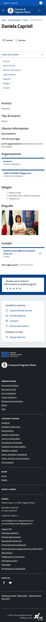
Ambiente (5, 422)
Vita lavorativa (7, 462)
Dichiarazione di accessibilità (13, 568)
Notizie (4, 479)
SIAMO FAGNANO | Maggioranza (17, 173)
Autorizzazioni (7, 430)
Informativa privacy (9, 560)
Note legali (5, 564)
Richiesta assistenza (9, 532)
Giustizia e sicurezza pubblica (13, 446)
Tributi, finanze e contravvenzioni (15, 458)
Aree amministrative (10, 385)
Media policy (22, 595)
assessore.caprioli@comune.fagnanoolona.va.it (19, 252)
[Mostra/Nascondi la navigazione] (2, 10)
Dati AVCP (5, 598)
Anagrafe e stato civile (10, 426)
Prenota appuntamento (11, 536)
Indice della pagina (10, 54)
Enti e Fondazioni (8, 393)
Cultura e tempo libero (10, 438)
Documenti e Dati (8, 389)
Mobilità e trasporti (9, 450)
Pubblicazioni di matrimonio (13, 556)
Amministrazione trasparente (13, 544)
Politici (4, 405)
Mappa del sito (35, 595)
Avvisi (4, 475)
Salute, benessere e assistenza (14, 454)
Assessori (7, 161)
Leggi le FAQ (6, 529)
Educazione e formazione (11, 442)
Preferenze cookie (8, 595)
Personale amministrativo (12, 401)
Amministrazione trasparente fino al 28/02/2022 (22, 548)
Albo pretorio (6, 552)
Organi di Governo (9, 397)
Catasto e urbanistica (10, 434)
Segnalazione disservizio (11, 540)
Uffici (3, 409)
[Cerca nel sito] (39, 11)
